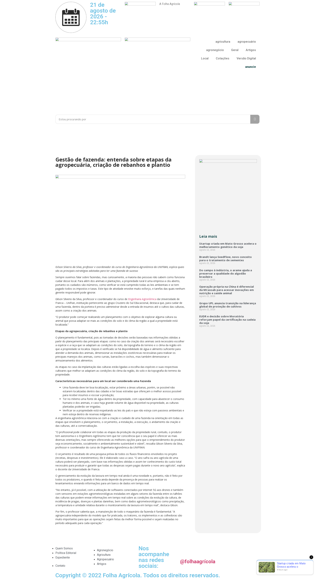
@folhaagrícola (197, 561)
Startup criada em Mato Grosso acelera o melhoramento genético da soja (227, 245)
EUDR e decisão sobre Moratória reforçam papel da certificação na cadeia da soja (227, 319)
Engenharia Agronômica (142, 299)
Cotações (222, 58)
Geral (234, 50)
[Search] (254, 119)
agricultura (222, 41)
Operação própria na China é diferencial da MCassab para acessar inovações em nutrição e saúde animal (226, 290)
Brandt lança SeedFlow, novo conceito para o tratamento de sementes (225, 258)
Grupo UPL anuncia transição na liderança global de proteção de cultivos (227, 304)
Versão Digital (246, 58)
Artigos (251, 50)
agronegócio (215, 50)
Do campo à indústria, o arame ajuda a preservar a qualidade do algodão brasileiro (225, 273)
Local (205, 58)
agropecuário (247, 41)
